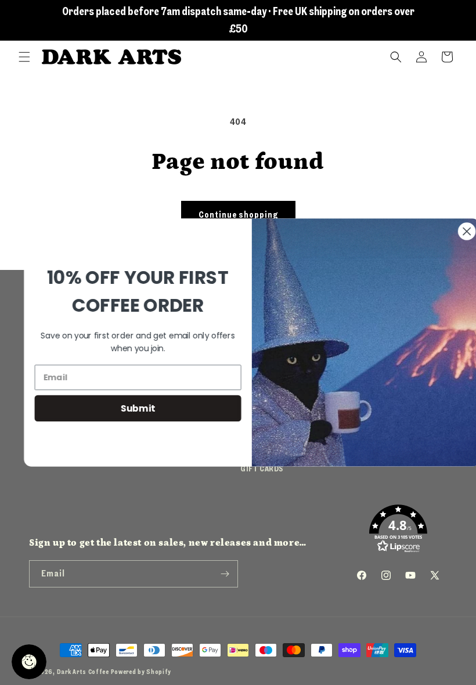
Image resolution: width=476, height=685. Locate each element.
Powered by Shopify (141, 672)
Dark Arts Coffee (83, 672)
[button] (24, 57)
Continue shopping (238, 215)
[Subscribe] (224, 573)
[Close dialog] (453, 231)
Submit (124, 408)
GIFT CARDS (261, 469)
